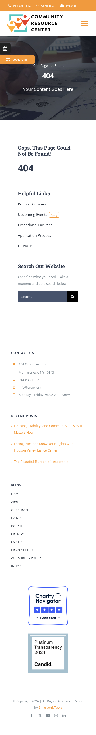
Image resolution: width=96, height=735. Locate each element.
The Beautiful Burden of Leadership (41, 461)
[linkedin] (64, 715)
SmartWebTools (50, 707)
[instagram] (56, 715)
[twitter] (40, 715)
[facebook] (32, 715)
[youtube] (48, 715)
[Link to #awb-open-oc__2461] (5, 48)
